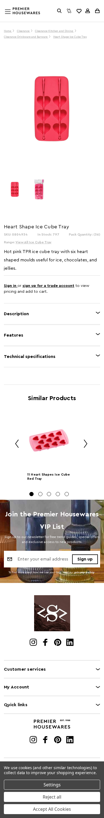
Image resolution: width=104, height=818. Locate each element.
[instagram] (34, 643)
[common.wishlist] (79, 11)
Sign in (10, 286)
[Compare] (69, 11)
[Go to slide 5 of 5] (67, 494)
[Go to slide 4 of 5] (58, 494)
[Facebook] (46, 643)
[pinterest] (58, 643)
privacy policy (84, 572)
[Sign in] (87, 11)
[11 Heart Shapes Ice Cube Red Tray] (49, 440)
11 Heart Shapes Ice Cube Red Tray (48, 476)
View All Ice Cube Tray (34, 242)
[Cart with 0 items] (97, 11)
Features (13, 335)
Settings (52, 785)
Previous (15, 444)
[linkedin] (70, 643)
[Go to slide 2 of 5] (40, 494)
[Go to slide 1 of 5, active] (31, 494)
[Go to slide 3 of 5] (49, 494)
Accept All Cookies (52, 809)
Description (16, 314)
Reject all (52, 797)
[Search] (59, 11)
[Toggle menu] (13, 17)
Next (83, 444)
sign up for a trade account (48, 286)
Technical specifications (29, 356)
